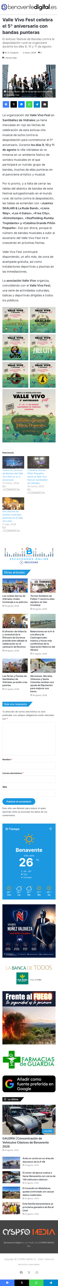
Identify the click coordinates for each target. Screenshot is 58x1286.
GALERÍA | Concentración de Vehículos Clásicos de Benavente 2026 (25, 1142)
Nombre (7, 759)
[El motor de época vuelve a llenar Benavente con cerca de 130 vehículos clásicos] (11, 1177)
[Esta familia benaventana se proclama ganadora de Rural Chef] (11, 1208)
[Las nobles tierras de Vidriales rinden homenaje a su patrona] (15, 585)
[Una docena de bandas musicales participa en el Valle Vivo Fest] (13, 503)
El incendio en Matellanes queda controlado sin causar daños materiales (38, 1191)
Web (4, 787)
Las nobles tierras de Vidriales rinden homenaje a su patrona (15, 598)
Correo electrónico (13, 773)
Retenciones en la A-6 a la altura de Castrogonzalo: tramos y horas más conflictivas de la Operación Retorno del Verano (42, 640)
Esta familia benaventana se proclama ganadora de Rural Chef (38, 1207)
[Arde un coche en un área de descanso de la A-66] (11, 1163)
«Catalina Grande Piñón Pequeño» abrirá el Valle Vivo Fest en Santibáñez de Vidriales (37, 476)
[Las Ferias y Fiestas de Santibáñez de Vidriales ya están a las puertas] (15, 666)
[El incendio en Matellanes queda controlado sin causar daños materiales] (11, 1193)
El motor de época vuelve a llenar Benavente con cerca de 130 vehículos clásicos (39, 1176)
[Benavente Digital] (29, 7)
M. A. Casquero (12, 52)
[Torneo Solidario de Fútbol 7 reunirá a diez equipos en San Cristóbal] (43, 585)
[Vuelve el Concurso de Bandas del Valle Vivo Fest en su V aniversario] (13, 462)
